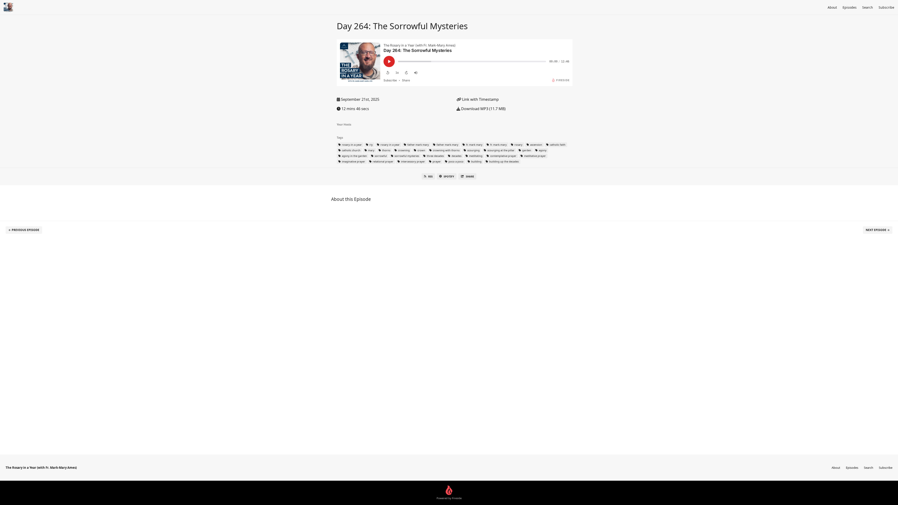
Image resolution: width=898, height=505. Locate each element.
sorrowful (380, 156)
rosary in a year (390, 144)
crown (421, 150)
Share (470, 176)
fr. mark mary (473, 144)
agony (542, 150)
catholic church (350, 150)
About (832, 7)
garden (526, 150)
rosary (518, 144)
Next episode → (878, 230)
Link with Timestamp (480, 99)
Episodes (850, 7)
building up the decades (504, 161)
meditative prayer (534, 156)
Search (867, 7)
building (476, 161)
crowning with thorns (446, 150)
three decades (435, 156)
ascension (535, 144)
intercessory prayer (412, 161)
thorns (385, 150)
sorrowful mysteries (406, 156)
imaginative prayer (353, 161)
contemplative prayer (502, 156)
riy (371, 144)
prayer (436, 161)
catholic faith (557, 144)
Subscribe (886, 7)
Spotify (449, 176)
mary (370, 150)
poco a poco (455, 161)
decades (456, 156)
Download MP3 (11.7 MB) (483, 108)
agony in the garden (354, 156)
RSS (430, 176)
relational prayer (382, 161)
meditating (475, 156)
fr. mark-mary (498, 144)
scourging (473, 150)
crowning (403, 150)
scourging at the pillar (500, 150)
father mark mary (418, 144)
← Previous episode (23, 230)
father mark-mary (447, 144)
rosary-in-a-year (351, 144)
